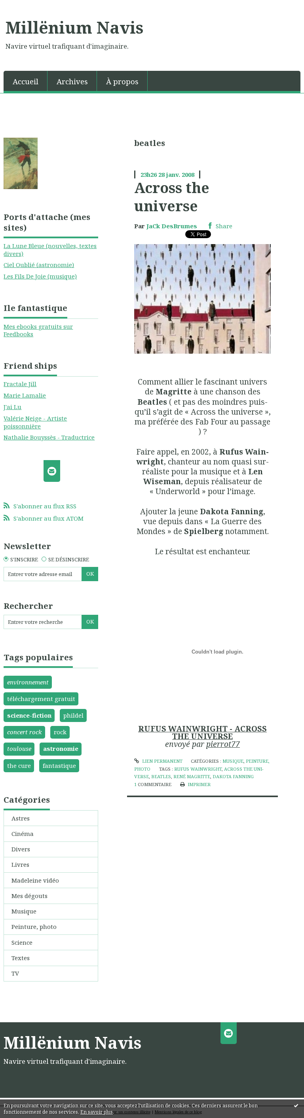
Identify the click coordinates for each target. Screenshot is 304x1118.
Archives (72, 81)
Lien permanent (161, 761)
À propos (122, 81)
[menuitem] (26, 81)
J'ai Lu (12, 407)
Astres (20, 818)
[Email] (52, 471)
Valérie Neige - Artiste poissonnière (35, 422)
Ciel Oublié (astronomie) (39, 265)
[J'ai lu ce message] (296, 1105)
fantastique (59, 765)
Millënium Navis (74, 27)
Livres (20, 864)
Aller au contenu (28, 6)
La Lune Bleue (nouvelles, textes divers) (50, 250)
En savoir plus (96, 1112)
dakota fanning (233, 776)
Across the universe (171, 196)
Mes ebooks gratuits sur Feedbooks (38, 330)
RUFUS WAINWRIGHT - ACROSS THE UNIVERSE (202, 732)
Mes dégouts (29, 896)
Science (21, 942)
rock (60, 732)
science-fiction (29, 715)
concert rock (24, 732)
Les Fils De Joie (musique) (40, 276)
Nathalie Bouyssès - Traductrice (49, 437)
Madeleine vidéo (35, 880)
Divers (20, 849)
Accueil (25, 81)
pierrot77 (223, 744)
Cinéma (22, 834)
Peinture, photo (34, 926)
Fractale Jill (20, 384)
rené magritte (191, 776)
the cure (19, 765)
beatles (161, 776)
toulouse (19, 748)
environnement (28, 682)
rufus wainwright (198, 769)
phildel (73, 715)
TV (15, 973)
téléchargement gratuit (41, 699)
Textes (20, 958)
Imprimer (198, 784)
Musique (23, 911)
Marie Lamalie (25, 395)
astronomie (60, 748)
